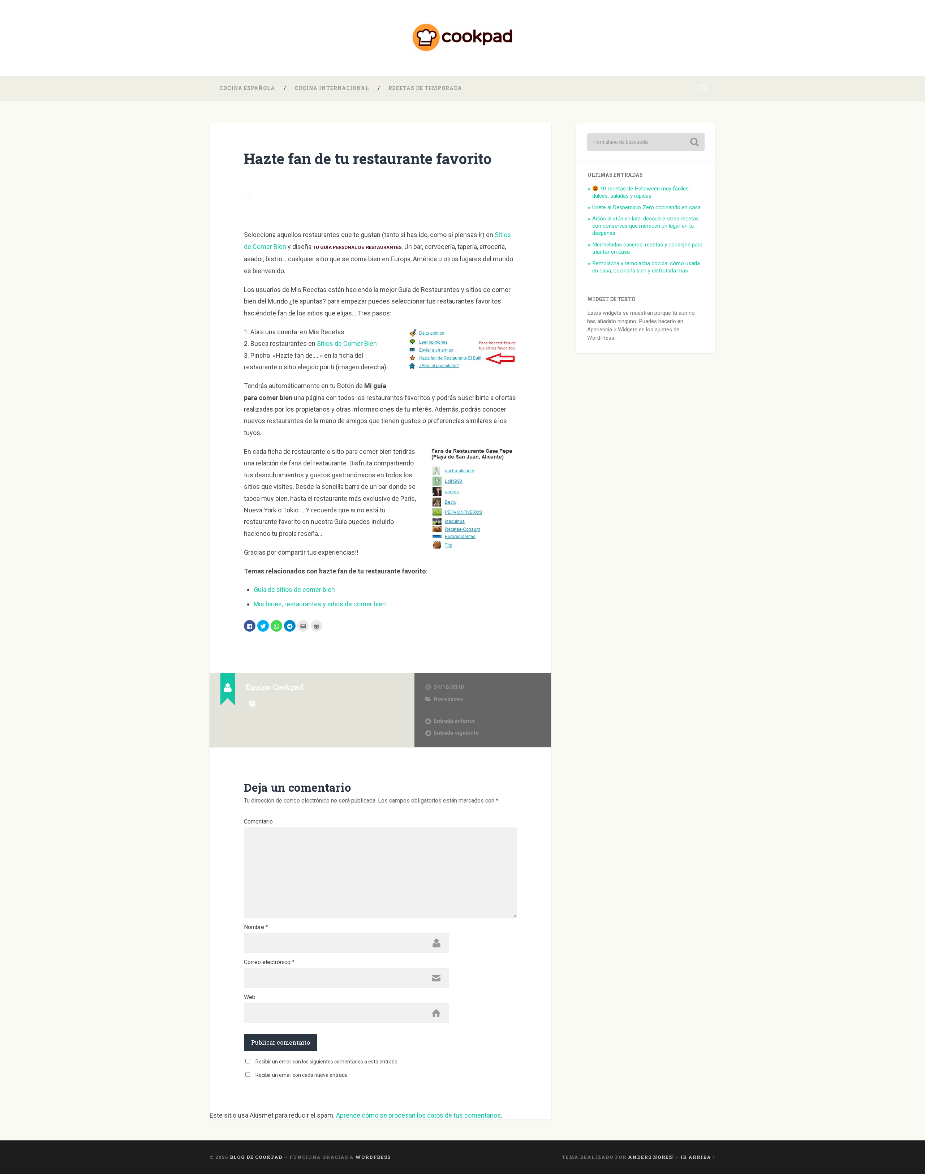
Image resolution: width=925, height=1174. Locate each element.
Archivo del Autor (252, 703)
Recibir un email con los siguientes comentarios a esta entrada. (327, 1062)
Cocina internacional (331, 88)
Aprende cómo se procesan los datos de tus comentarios (418, 1115)
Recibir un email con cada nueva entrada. (302, 1075)
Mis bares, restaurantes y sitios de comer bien (320, 604)
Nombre (256, 927)
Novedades (448, 699)
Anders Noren (651, 1157)
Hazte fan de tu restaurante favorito (367, 158)
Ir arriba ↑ (697, 1157)
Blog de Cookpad (256, 1157)
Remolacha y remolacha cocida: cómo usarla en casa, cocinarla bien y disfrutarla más (646, 267)
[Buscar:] (646, 142)
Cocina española (247, 88)
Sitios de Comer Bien (347, 343)
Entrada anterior (454, 721)
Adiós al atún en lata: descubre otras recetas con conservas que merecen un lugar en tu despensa (645, 225)
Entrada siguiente (456, 733)
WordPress (373, 1157)
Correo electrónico (269, 962)
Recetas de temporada (425, 88)
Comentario (258, 822)
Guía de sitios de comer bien (294, 589)
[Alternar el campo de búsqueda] (703, 88)
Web (249, 997)
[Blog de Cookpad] (462, 38)
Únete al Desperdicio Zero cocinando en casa (646, 207)
